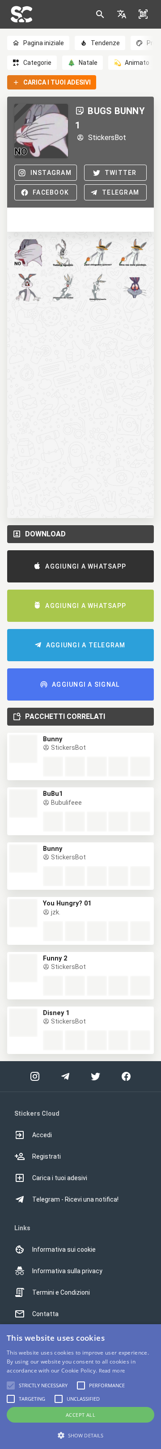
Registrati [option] (46, 1156)
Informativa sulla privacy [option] (67, 1271)
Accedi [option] (42, 1135)
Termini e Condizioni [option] (61, 1292)
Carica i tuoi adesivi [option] (59, 1177)
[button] (121, 14)
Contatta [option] (45, 1313)
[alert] (80, 1386)
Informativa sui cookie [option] (64, 1249)
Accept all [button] (80, 1414)
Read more (112, 1370)
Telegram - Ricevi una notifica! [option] (75, 1199)
